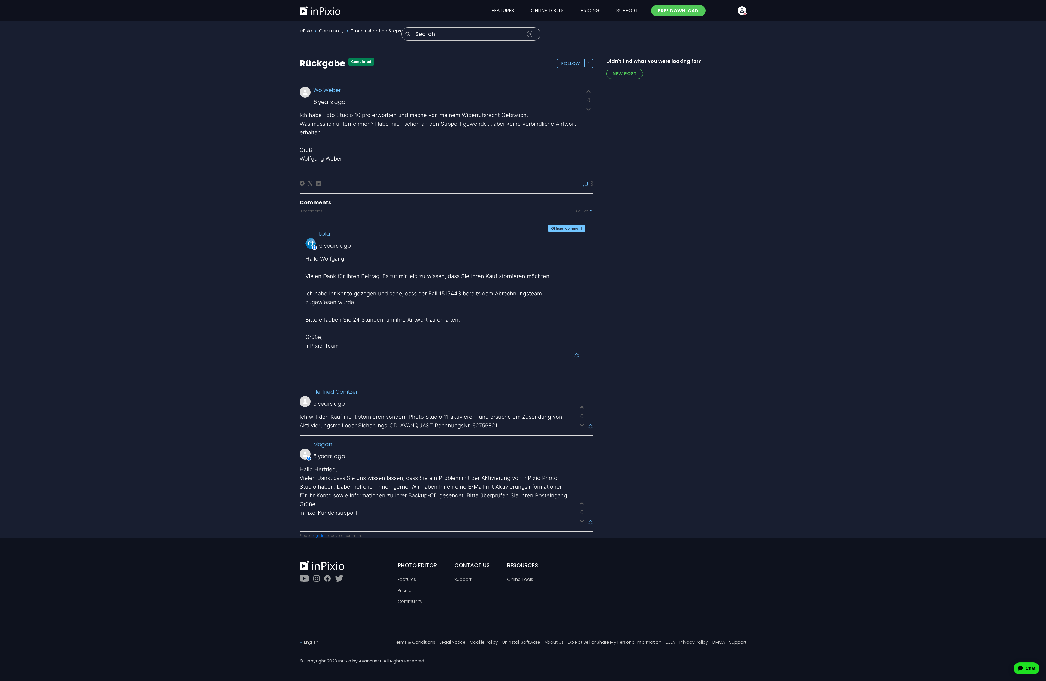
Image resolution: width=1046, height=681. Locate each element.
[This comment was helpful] (582, 407)
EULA (670, 642)
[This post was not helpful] (588, 109)
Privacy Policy (693, 642)
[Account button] (742, 10)
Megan (322, 444)
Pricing (405, 591)
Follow (570, 63)
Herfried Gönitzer (335, 392)
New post (625, 73)
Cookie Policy (484, 642)
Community (331, 31)
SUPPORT (627, 10)
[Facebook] (302, 183)
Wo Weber (327, 90)
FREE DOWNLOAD (678, 11)
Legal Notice (453, 642)
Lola (324, 234)
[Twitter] (339, 578)
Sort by (582, 210)
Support (463, 580)
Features (407, 580)
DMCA (718, 642)
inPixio (306, 31)
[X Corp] (310, 183)
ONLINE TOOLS (547, 10)
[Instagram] (316, 578)
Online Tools (520, 580)
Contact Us (472, 565)
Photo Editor (417, 565)
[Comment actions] (576, 355)
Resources (522, 565)
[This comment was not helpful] (582, 425)
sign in (318, 535)
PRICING (590, 10)
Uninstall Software (521, 642)
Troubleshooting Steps (376, 31)
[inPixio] (320, 10)
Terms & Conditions (414, 642)
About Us (554, 642)
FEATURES (503, 10)
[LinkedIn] (318, 183)
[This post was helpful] (588, 91)
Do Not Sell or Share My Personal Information (614, 642)
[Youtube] (304, 578)
